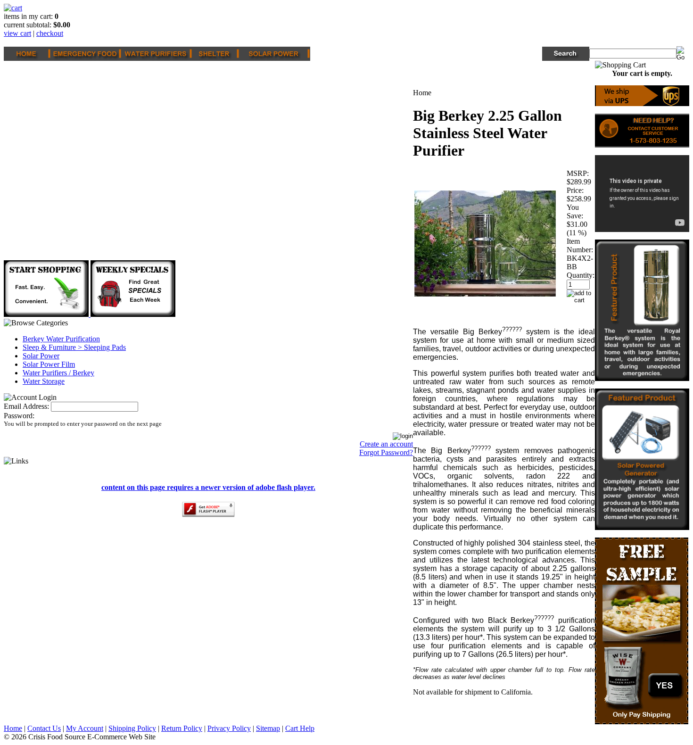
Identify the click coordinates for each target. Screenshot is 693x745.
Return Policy (181, 728)
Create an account (386, 444)
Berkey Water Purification (61, 339)
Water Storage (44, 381)
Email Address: (26, 406)
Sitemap (268, 728)
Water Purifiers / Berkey (58, 373)
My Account (84, 728)
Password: (19, 416)
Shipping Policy (132, 728)
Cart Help (299, 728)
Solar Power (41, 356)
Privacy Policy (229, 728)
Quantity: (580, 275)
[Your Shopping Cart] (13, 8)
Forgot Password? (386, 452)
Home (13, 728)
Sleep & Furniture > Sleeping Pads (74, 347)
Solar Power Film (49, 364)
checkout (49, 33)
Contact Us (44, 728)
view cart (17, 33)
